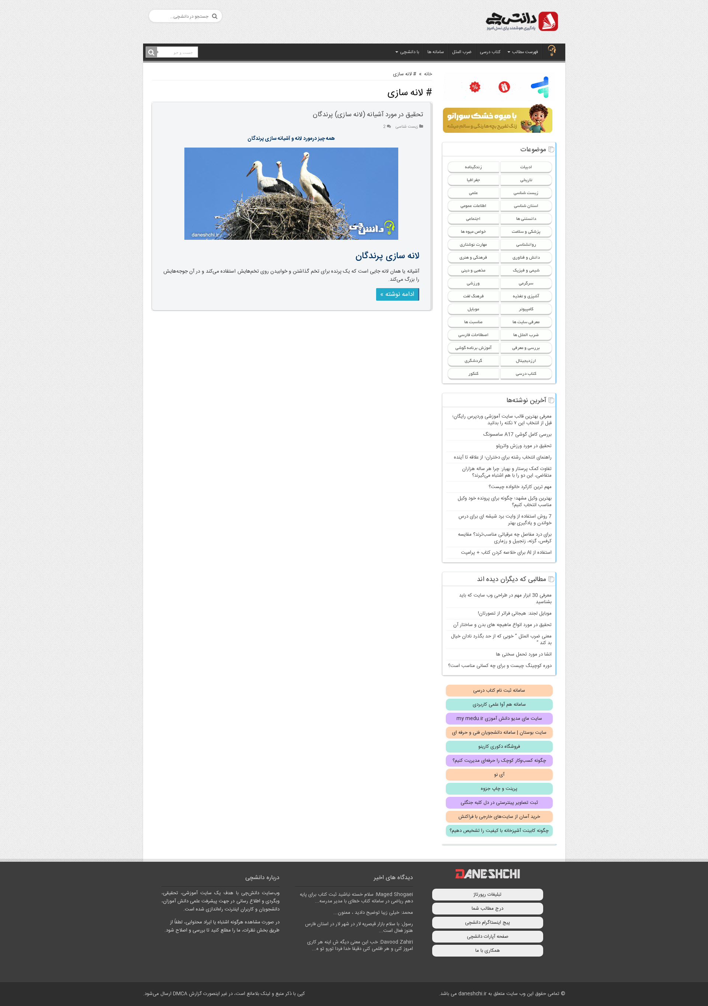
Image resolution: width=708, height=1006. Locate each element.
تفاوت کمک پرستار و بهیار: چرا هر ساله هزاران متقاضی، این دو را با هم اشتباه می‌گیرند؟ (507, 472)
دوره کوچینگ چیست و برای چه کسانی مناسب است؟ (500, 666)
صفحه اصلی (552, 51)
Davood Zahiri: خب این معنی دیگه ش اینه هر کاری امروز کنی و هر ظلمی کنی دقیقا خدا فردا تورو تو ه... (360, 945)
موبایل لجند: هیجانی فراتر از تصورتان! (515, 613)
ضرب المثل (462, 52)
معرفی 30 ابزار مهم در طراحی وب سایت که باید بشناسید (505, 598)
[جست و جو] (151, 52)
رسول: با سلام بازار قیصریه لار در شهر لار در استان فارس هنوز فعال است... (359, 927)
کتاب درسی (490, 52)
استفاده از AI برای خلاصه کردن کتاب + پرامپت (506, 553)
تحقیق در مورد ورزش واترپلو (524, 446)
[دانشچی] (521, 23)
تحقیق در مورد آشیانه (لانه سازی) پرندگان (368, 114)
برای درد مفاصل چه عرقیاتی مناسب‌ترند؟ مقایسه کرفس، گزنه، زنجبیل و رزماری (505, 537)
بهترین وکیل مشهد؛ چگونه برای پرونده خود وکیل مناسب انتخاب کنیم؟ (505, 501)
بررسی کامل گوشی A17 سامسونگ (517, 435)
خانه (428, 74)
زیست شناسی (407, 126)
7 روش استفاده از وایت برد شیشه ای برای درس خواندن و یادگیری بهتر (505, 519)
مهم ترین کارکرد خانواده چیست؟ (520, 487)
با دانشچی (409, 52)
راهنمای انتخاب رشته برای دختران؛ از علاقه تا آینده (503, 457)
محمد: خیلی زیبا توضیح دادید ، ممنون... (373, 913)
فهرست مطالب (525, 52)
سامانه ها (435, 52)
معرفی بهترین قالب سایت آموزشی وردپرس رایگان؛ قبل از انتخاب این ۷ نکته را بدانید (502, 419)
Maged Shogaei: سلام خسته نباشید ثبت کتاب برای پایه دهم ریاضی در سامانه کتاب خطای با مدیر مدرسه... (356, 898)
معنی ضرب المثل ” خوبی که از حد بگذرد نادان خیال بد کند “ (501, 639)
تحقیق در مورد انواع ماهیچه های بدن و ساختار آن (502, 625)
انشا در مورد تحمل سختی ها (524, 654)
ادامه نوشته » (397, 294)
